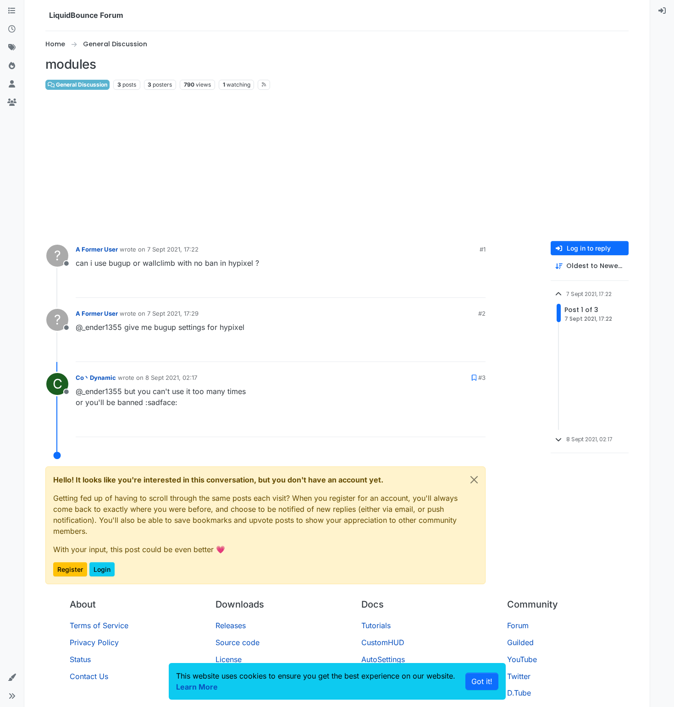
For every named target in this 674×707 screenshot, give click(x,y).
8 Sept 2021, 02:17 (171, 377)
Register (70, 569)
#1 (483, 249)
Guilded (520, 642)
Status (80, 659)
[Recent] (12, 29)
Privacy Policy (94, 642)
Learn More (197, 686)
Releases (230, 625)
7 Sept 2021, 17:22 (173, 249)
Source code (237, 642)
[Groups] (12, 102)
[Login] (662, 11)
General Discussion (81, 84)
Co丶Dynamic (96, 377)
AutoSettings (383, 659)
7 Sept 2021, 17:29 (173, 313)
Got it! (481, 681)
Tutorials (376, 625)
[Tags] (12, 47)
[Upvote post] (461, 287)
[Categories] (12, 11)
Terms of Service (99, 625)
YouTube (522, 659)
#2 (482, 313)
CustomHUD (382, 642)
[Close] (474, 480)
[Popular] (12, 66)
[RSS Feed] (264, 85)
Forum (518, 625)
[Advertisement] (337, 166)
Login (102, 569)
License (228, 659)
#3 (482, 377)
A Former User (97, 249)
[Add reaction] (444, 287)
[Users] (12, 84)
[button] (12, 677)
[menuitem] (662, 11)
